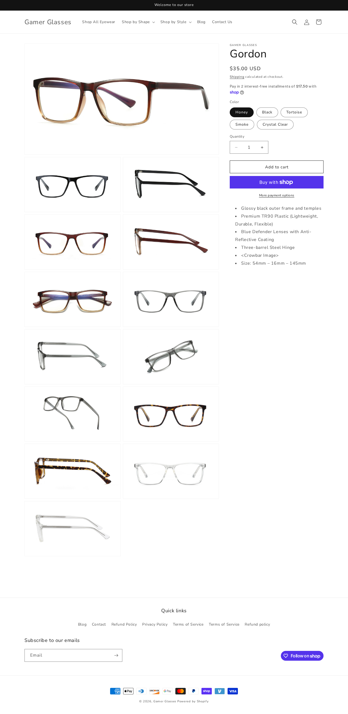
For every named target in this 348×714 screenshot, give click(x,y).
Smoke (241, 124)
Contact (99, 624)
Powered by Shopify (193, 701)
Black (267, 112)
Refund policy (257, 624)
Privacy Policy (154, 624)
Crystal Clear (275, 124)
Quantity (237, 136)
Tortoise (294, 112)
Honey (241, 112)
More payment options (276, 195)
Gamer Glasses (164, 701)
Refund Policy (124, 624)
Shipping (237, 77)
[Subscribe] (116, 655)
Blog (82, 624)
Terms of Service (188, 624)
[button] (138, 22)
